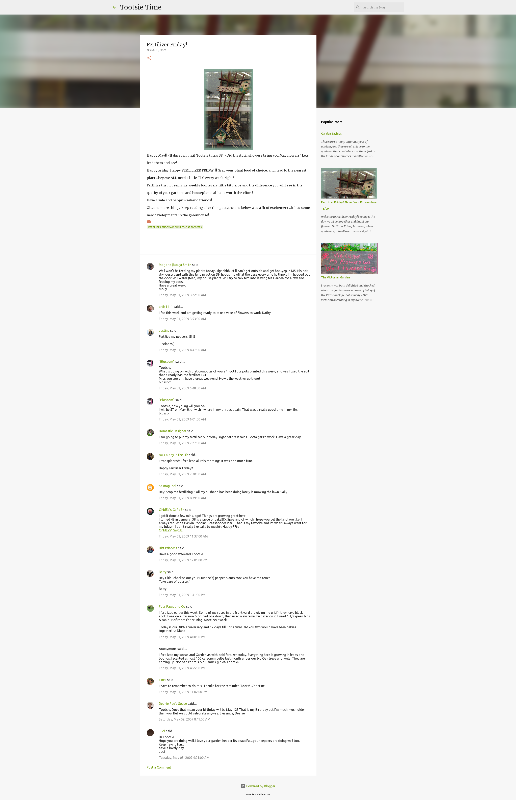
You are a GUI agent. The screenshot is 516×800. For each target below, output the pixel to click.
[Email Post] (149, 223)
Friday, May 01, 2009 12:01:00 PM (183, 560)
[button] (149, 58)
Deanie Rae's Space (173, 703)
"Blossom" (167, 361)
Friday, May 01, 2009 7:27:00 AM (182, 443)
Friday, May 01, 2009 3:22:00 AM (182, 295)
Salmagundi (167, 486)
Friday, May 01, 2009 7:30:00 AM (182, 474)
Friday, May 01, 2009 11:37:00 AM (183, 536)
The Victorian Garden (335, 277)
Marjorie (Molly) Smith (175, 265)
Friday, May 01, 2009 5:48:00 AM (182, 388)
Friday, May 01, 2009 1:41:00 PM (182, 595)
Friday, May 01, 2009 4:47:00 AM (182, 350)
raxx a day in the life (173, 455)
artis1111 (166, 306)
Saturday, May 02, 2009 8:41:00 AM (184, 719)
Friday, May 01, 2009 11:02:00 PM (183, 692)
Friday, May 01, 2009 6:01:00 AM (182, 419)
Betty (162, 572)
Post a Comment (159, 767)
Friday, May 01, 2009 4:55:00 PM (182, 668)
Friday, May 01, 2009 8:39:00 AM (182, 498)
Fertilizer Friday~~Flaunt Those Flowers (175, 227)
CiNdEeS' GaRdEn (171, 530)
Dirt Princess (168, 548)
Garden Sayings (331, 133)
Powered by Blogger (260, 786)
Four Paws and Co (172, 606)
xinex (162, 680)
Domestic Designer (172, 431)
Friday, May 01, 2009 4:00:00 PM (182, 637)
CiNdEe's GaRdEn (171, 509)
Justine (164, 330)
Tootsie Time (140, 7)
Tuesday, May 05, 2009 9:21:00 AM (184, 757)
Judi (162, 731)
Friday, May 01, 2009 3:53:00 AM (182, 319)
